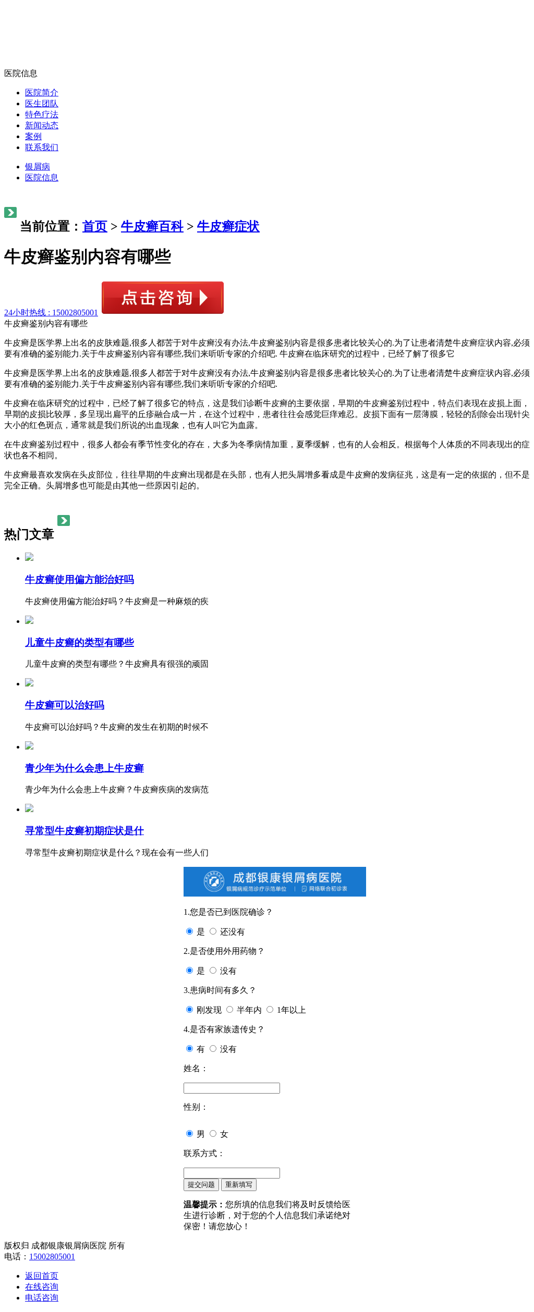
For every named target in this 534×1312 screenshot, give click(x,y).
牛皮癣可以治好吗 (64, 705)
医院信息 (41, 177)
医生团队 (41, 103)
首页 (94, 226)
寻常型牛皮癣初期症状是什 (84, 830)
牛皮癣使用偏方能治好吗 (79, 579)
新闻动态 (41, 125)
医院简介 (41, 92)
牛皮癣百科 (152, 226)
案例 (33, 136)
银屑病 (37, 166)
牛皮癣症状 (228, 226)
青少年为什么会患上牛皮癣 (84, 768)
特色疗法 (41, 114)
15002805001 (52, 1256)
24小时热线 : (51, 312)
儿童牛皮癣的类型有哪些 (79, 642)
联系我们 (41, 147)
